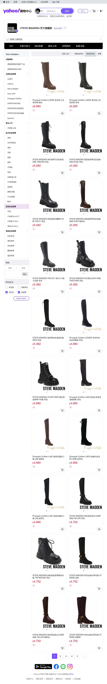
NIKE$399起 (42, 16)
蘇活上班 (52, 45)
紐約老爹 (39, 45)
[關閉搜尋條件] (41, 11)
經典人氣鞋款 (16, 39)
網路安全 (59, 678)
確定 (24, 274)
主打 (11, 45)
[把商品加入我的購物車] (62, 113)
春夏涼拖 (80, 45)
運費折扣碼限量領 (57, 16)
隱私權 (68, 678)
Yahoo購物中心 (17, 11)
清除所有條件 (21, 298)
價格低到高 (79, 53)
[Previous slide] (33, 77)
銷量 (99, 53)
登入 (83, 11)
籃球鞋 (69, 16)
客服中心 (29, 678)
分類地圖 (77, 678)
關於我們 (39, 678)
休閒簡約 (66, 45)
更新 (71, 674)
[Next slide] (64, 77)
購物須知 (49, 678)
